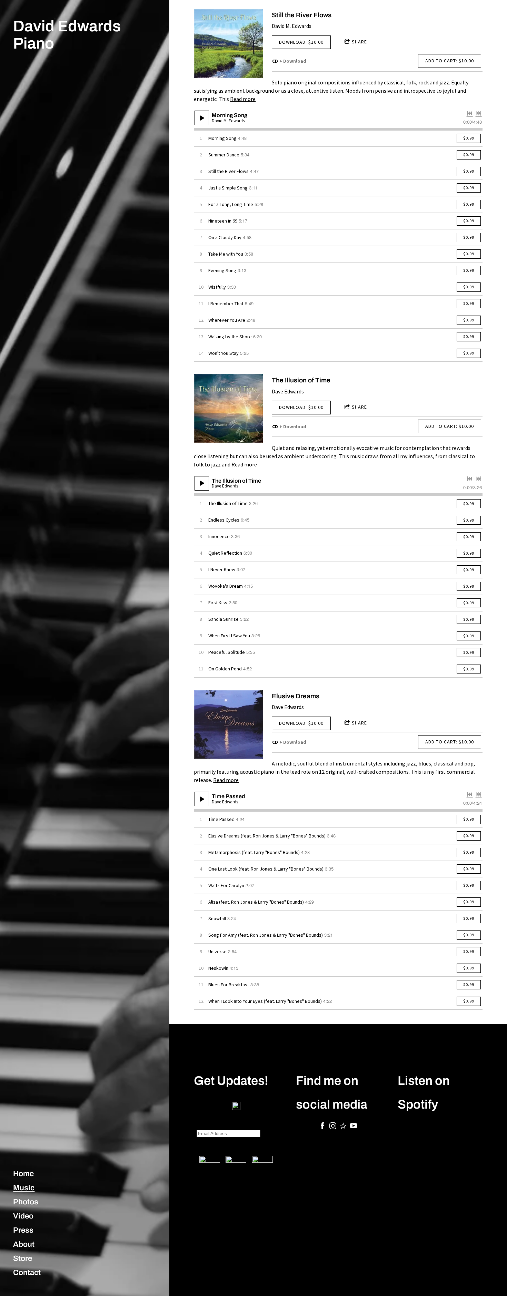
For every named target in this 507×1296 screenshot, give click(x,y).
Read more (243, 98)
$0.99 (468, 138)
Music (23, 1188)
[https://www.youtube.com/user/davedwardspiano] (353, 1126)
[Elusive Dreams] (228, 724)
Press (23, 1230)
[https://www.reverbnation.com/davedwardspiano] (343, 1126)
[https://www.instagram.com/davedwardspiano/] (332, 1126)
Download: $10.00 (301, 42)
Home (23, 1173)
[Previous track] (470, 113)
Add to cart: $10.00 (449, 61)
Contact (27, 1272)
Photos (25, 1202)
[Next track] (479, 113)
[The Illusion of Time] (228, 408)
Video (23, 1216)
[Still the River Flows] (228, 43)
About (23, 1244)
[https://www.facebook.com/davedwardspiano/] (322, 1126)
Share (359, 42)
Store (22, 1258)
